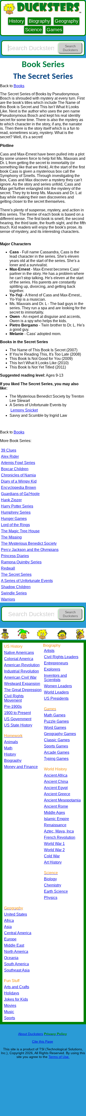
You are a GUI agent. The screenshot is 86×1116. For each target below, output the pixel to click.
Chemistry (52, 885)
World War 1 (54, 844)
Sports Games (56, 746)
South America (16, 964)
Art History (53, 862)
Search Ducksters (70, 48)
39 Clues (8, 450)
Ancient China (56, 782)
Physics (50, 898)
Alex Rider (10, 456)
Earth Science (56, 891)
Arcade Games (56, 752)
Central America (17, 933)
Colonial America (18, 659)
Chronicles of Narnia (18, 475)
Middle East (14, 945)
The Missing (11, 537)
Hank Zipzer (11, 500)
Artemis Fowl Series (18, 463)
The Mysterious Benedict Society (29, 543)
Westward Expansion (22, 684)
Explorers (52, 669)
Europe (10, 939)
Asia (8, 927)
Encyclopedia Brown (18, 488)
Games (54, 29)
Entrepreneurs (56, 663)
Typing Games (56, 759)
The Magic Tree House (20, 531)
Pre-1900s (13, 707)
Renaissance (55, 825)
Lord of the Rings (15, 525)
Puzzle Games (56, 721)
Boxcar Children (14, 469)
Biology (50, 879)
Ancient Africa (55, 775)
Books (19, 86)
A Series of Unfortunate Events (27, 581)
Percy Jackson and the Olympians (30, 550)
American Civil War (20, 677)
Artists (49, 651)
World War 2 (54, 850)
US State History (18, 725)
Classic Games (57, 740)
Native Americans (19, 653)
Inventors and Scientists (55, 677)
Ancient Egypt (56, 788)
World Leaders (56, 692)
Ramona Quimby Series (21, 562)
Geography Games (60, 734)
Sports (9, 1018)
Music (9, 1012)
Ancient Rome (56, 806)
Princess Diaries (15, 556)
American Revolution (22, 665)
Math (8, 748)
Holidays (11, 993)
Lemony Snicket (24, 410)
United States (15, 914)
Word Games (55, 728)
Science (33, 29)
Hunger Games (14, 519)
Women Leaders (58, 686)
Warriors (8, 599)
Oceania (11, 958)
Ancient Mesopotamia (62, 800)
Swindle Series (14, 593)
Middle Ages (54, 813)
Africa (9, 920)
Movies (10, 1006)
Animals (11, 742)
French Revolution (59, 837)
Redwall (8, 568)
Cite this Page (42, 1041)
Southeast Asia (17, 970)
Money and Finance (21, 767)
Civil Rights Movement (14, 698)
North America (16, 952)
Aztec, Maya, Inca (59, 831)
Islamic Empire (56, 819)
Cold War (52, 856)
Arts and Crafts (16, 987)
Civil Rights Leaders (61, 657)
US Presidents (56, 698)
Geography (66, 21)
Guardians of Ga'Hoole (20, 494)
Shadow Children (16, 587)
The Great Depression (23, 690)
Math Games (54, 715)
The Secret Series (16, 574)
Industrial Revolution (21, 671)
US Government (17, 719)
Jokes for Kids (16, 999)
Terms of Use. (59, 1057)
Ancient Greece (57, 794)
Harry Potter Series (17, 506)
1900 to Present (17, 713)
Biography (39, 21)
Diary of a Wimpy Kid (19, 481)
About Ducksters (30, 1034)
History (16, 21)
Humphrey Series (16, 512)
